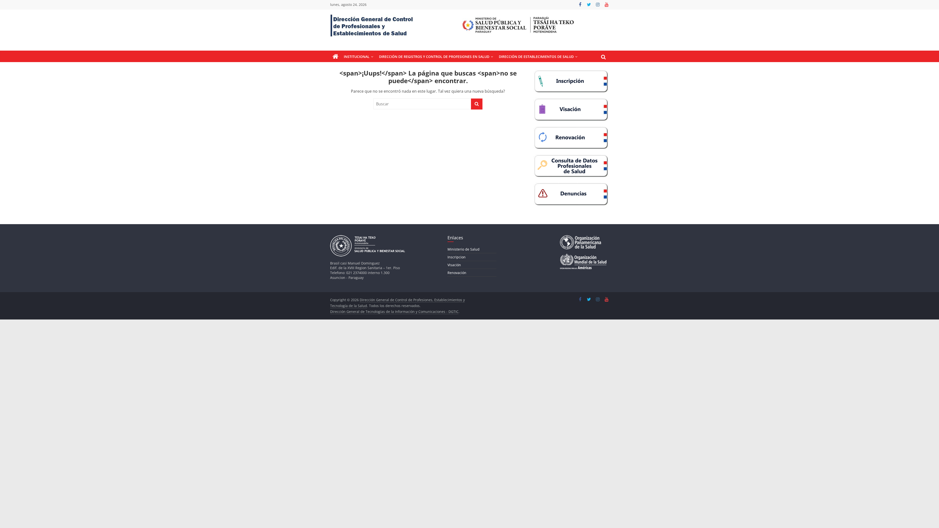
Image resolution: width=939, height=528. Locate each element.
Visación (454, 265)
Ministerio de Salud (463, 249)
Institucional (356, 56)
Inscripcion (456, 257)
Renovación (456, 272)
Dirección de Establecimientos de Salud (536, 56)
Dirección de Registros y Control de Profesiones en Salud (434, 56)
